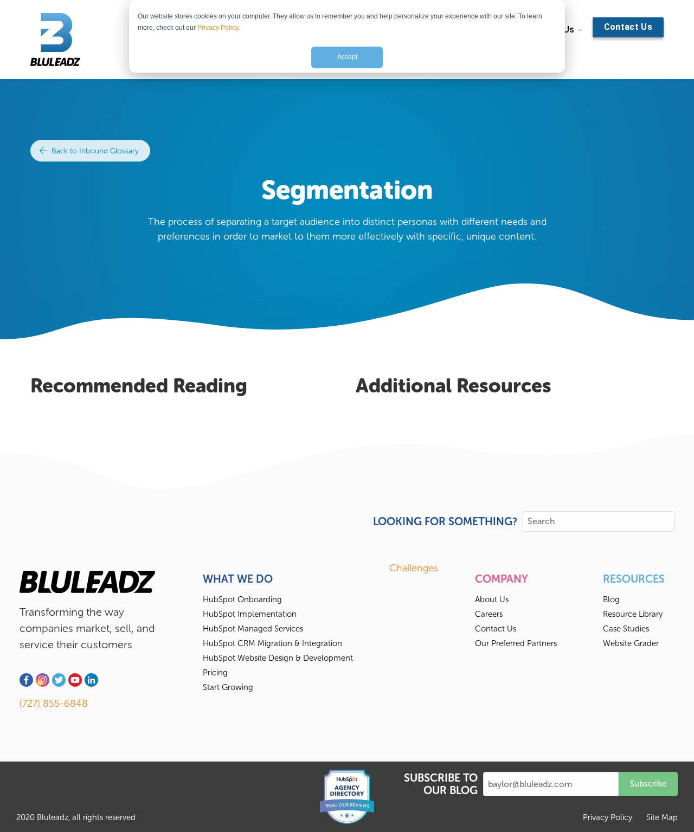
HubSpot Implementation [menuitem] (250, 614)
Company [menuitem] (501, 578)
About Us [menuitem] (492, 599)
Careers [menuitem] (489, 614)
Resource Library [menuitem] (633, 614)
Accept (347, 57)
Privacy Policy (217, 27)
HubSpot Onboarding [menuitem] (242, 599)
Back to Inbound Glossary (94, 151)
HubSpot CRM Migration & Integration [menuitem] (272, 643)
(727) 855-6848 (54, 704)
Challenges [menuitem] (413, 568)
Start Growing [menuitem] (228, 687)
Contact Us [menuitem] (495, 629)
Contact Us (628, 27)
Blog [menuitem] (611, 599)
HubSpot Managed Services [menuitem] (253, 629)
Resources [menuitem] (634, 578)
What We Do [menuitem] (238, 578)
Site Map (662, 817)
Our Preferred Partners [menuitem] (516, 643)
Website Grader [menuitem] (631, 643)
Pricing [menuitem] (215, 673)
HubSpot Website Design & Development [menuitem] (278, 658)
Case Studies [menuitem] (626, 629)
